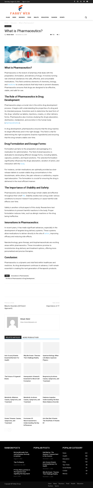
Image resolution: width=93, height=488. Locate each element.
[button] (85, 17)
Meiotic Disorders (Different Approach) (15, 307)
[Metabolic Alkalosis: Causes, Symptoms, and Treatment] (13, 390)
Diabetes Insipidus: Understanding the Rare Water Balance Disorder (51, 400)
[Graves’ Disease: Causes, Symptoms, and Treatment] (13, 410)
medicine (11, 84)
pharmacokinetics (12, 123)
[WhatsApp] (22, 39)
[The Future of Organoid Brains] (13, 369)
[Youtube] (87, 1)
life (24, 196)
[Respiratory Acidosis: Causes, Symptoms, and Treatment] (51, 369)
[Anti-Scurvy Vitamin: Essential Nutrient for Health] (13, 348)
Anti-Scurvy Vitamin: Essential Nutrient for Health (12, 358)
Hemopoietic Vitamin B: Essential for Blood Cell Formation (32, 379)
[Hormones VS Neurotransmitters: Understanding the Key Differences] (32, 410)
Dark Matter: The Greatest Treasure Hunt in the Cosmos (50, 454)
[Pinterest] (17, 39)
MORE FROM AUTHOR (31, 337)
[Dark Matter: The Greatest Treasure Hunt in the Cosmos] (37, 454)
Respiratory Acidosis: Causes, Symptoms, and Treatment (51, 379)
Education (14, 23)
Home (6, 23)
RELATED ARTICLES (13, 337)
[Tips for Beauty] (8, 464)
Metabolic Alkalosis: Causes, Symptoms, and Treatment (13, 400)
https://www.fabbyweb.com (28, 322)
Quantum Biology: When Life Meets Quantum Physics (51, 358)
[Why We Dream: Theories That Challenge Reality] (32, 348)
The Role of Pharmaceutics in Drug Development (20, 278)
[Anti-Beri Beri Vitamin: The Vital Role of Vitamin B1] (51, 410)
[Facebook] (74, 1)
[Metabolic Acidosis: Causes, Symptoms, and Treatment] (32, 390)
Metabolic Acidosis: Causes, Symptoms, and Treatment (32, 400)
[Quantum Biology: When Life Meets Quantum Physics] (51, 348)
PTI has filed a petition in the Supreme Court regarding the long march (22, 472)
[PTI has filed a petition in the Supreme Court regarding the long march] (8, 471)
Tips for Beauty (19, 462)
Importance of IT (52, 306)
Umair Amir (10, 34)
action (46, 233)
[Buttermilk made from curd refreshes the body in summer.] (8, 454)
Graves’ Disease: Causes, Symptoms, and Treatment (13, 421)
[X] (81, 1)
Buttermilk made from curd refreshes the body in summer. (21, 454)
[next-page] (9, 429)
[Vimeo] (84, 1)
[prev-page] (6, 429)
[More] (27, 39)
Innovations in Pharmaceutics (20, 276)
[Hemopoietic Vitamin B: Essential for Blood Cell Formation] (32, 369)
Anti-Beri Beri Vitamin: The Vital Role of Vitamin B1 (51, 421)
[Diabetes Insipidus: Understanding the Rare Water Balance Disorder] (51, 390)
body (22, 164)
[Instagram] (77, 1)
